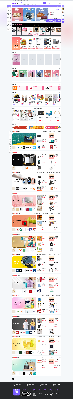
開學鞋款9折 (39, 254)
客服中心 (45, 390)
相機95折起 (43, 172)
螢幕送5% (50, 131)
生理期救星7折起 (58, 295)
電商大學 (51, 390)
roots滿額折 (44, 316)
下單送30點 (43, 357)
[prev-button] (12, 127)
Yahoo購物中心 (16, 3)
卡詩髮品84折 (37, 295)
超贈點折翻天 (40, 390)
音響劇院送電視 (54, 152)
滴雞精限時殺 (49, 234)
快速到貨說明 (51, 394)
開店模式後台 (51, 393)
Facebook (57, 392)
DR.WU (55, 275)
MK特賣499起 (45, 336)
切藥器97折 (39, 193)
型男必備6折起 (39, 336)
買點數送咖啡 (59, 336)
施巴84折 (59, 275)
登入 (49, 3)
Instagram (57, 393)
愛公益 (48, 6)
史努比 (32, 4)
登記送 (18, 6)
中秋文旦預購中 (47, 213)
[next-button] (60, 127)
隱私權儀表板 (35, 396)
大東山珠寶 (50, 336)
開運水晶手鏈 (39, 316)
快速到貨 (26, 6)
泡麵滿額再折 (52, 357)
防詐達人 (54, 131)
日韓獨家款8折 (44, 254)
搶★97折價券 (47, 295)
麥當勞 (35, 4)
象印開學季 (40, 152)
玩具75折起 (42, 295)
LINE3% (39, 357)
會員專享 (44, 6)
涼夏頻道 (33, 6)
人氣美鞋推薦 (49, 316)
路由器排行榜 (59, 131)
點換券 (14, 6)
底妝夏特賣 (39, 275)
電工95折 (44, 193)
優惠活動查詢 (40, 393)
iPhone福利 (38, 172)
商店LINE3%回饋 (27, 4)
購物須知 (34, 395)
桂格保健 (54, 234)
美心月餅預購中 (53, 213)
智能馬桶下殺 (59, 193)
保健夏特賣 (39, 234)
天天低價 (29, 6)
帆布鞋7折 (59, 254)
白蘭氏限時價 (44, 234)
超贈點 (59, 6)
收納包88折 (53, 193)
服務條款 (34, 394)
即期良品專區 (36, 213)
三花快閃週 (53, 316)
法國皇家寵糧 (59, 213)
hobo (30, 4)
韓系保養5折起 (45, 275)
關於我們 (34, 390)
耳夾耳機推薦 (53, 172)
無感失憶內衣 (59, 316)
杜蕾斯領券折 (59, 234)
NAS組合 (40, 131)
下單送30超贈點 (58, 357)
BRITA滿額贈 (48, 193)
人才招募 (45, 393)
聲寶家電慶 (59, 152)
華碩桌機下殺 (45, 131)
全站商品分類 (51, 395)
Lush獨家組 (52, 295)
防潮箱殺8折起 (58, 172)
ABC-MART (23, 4)
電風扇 (49, 152)
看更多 (63, 18)
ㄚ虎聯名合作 (46, 394)
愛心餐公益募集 (41, 213)
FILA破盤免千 (54, 254)
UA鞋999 (49, 254)
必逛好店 (37, 6)
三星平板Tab (48, 172)
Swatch (54, 336)
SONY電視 (45, 152)
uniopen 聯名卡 (54, 6)
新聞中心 (57, 390)
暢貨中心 (22, 6)
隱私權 (34, 393)
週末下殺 (41, 6)
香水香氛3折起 (51, 275)
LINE (56, 394)
